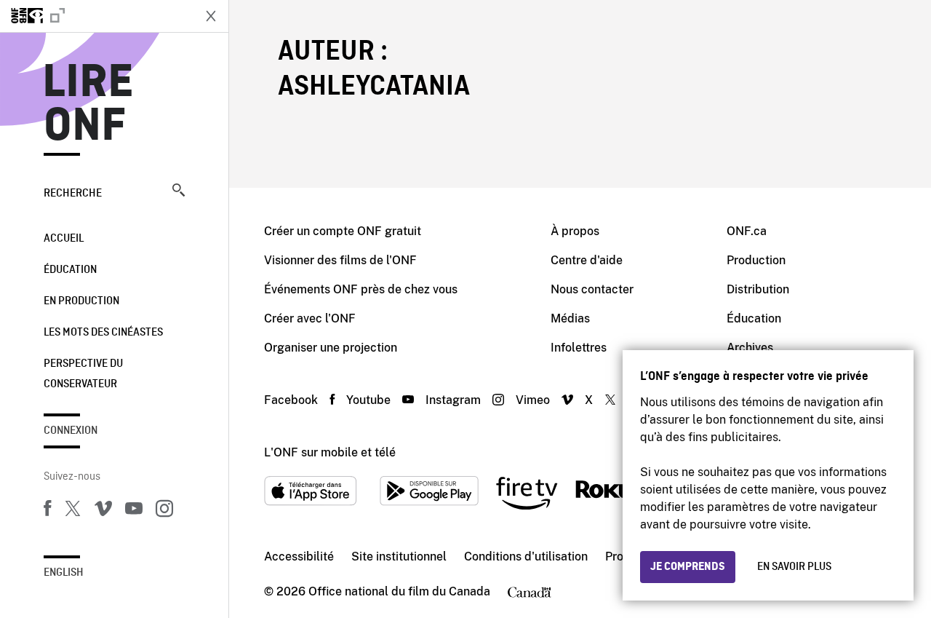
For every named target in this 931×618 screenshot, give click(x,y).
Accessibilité (299, 556)
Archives (750, 347)
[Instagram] (164, 511)
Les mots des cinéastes (103, 332)
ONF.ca (747, 231)
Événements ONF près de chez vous (360, 289)
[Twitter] (72, 511)
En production (81, 301)
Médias (570, 318)
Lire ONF (88, 104)
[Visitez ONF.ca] (96, 16)
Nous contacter (592, 289)
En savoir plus (794, 567)
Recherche (73, 193)
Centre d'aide (587, 260)
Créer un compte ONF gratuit (342, 231)
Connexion (70, 431)
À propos (575, 231)
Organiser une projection (330, 347)
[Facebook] (47, 511)
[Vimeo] (103, 511)
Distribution (758, 289)
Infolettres (579, 347)
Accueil (64, 239)
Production (756, 260)
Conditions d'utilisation (526, 556)
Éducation (70, 270)
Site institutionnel (399, 556)
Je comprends (687, 567)
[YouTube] (134, 511)
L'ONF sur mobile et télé (330, 452)
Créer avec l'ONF (310, 318)
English (64, 573)
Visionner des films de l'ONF (340, 260)
